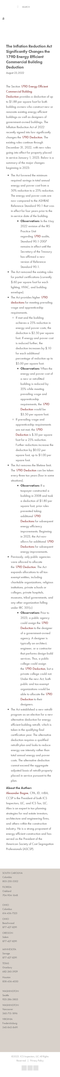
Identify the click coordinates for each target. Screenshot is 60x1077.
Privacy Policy (37, 1060)
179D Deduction (32, 137)
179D (37, 236)
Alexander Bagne (17, 793)
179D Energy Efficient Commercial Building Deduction (27, 91)
